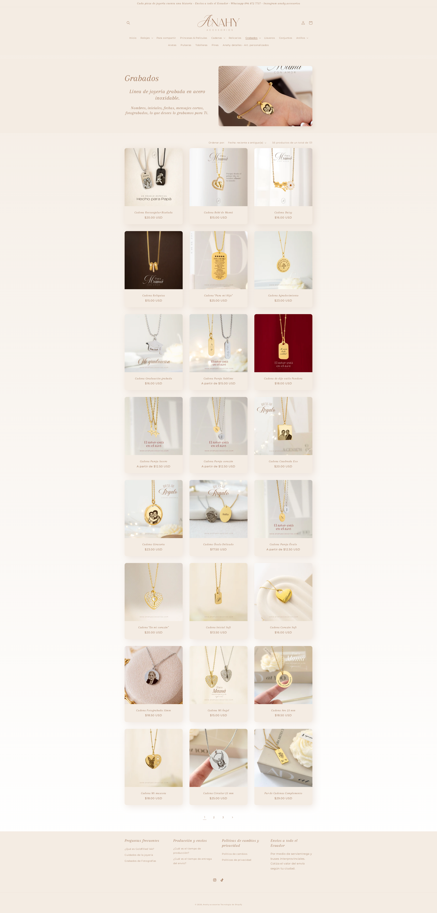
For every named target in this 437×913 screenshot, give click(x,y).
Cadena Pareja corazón (218, 461)
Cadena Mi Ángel (218, 710)
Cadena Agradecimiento (283, 295)
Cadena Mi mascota (153, 793)
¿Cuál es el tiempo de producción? (187, 850)
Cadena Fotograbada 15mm (153, 710)
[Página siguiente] (232, 817)
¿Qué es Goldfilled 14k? (139, 848)
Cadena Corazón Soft (283, 627)
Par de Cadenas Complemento (283, 793)
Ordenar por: (217, 142)
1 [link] (204, 817)
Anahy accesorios (211, 904)
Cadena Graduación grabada (153, 378)
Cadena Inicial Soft (218, 627)
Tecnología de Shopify (231, 904)
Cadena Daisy (283, 212)
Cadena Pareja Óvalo (283, 544)
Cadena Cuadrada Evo (283, 461)
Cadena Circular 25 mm (218, 793)
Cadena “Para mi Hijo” (218, 295)
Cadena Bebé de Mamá (218, 212)
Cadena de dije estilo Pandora (283, 378)
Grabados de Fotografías (140, 860)
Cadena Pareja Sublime (218, 378)
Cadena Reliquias (153, 295)
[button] (128, 23)
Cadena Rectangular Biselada (154, 212)
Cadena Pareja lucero (153, 461)
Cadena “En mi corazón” (153, 627)
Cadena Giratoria (153, 544)
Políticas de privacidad (236, 859)
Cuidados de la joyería (139, 854)
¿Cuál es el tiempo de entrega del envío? (192, 861)
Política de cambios (234, 853)
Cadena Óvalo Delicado (218, 544)
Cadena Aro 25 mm (283, 710)
